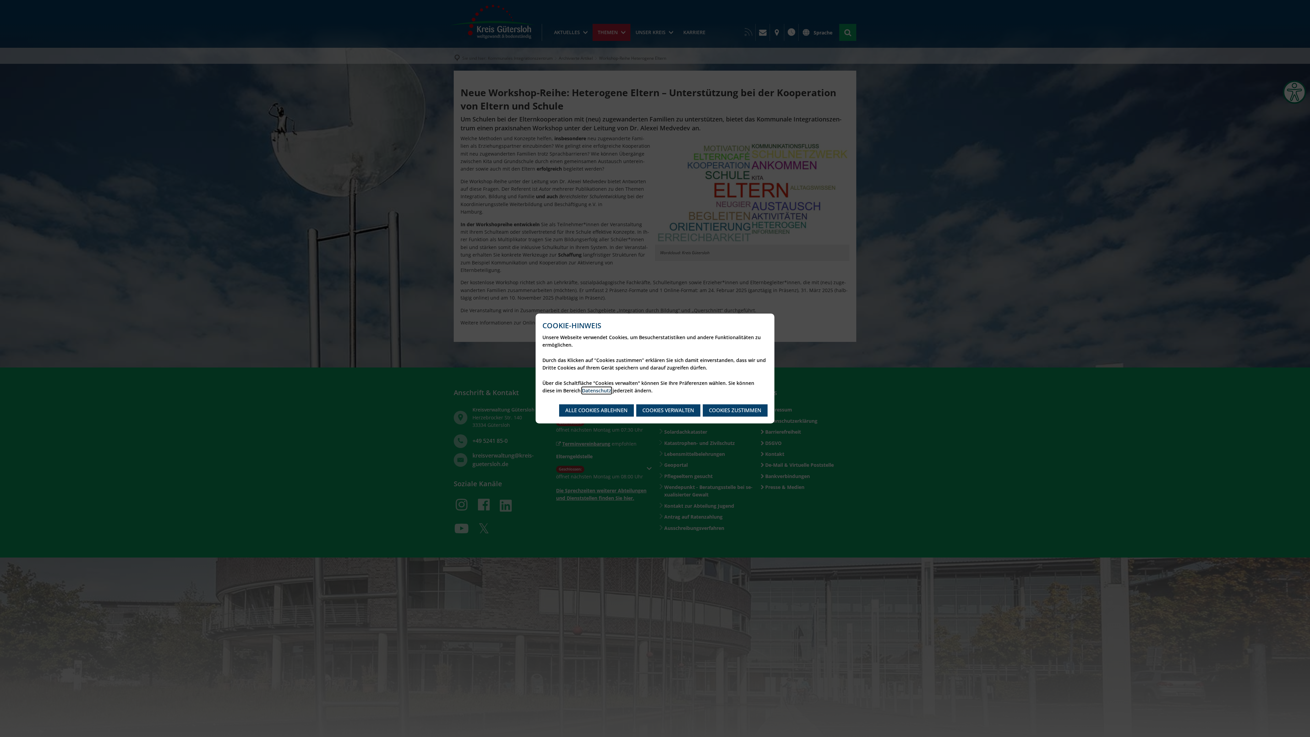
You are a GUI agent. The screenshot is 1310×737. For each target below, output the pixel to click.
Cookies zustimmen (735, 410)
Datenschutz (596, 390)
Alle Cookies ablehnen (596, 410)
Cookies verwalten (668, 410)
